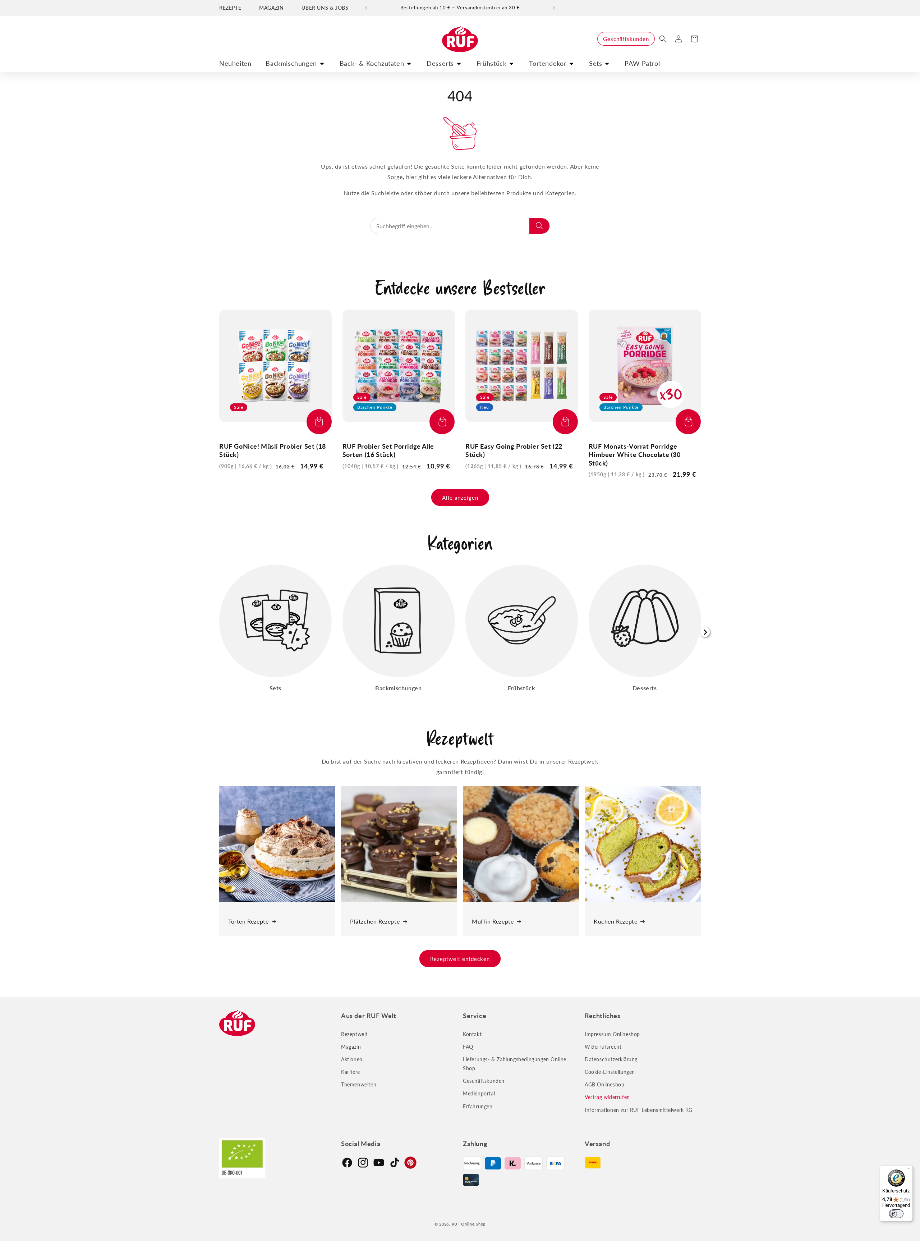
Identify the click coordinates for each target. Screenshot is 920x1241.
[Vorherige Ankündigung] (366, 8)
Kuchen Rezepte (615, 921)
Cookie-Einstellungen (610, 1072)
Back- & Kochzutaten (372, 63)
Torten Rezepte (248, 921)
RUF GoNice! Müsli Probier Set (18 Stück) (272, 450)
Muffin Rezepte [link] (493, 921)
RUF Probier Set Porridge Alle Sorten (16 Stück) (388, 450)
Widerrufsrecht (603, 1047)
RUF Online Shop (469, 1224)
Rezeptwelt (354, 1034)
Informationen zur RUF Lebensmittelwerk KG (639, 1110)
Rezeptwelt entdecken (460, 958)
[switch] (896, 1213)
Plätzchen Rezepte (375, 921)
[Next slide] (705, 632)
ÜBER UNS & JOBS (325, 8)
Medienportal (479, 1094)
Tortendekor (547, 63)
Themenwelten (358, 1084)
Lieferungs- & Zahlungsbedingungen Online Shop (514, 1063)
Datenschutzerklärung (611, 1059)
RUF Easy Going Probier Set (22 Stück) (513, 450)
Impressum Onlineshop (612, 1034)
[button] (663, 39)
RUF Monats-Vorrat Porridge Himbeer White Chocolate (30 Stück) (635, 454)
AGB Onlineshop (604, 1084)
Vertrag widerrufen (607, 1097)
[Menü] (908, 1170)
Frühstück (491, 63)
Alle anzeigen (460, 497)
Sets (595, 63)
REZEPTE (230, 8)
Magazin (351, 1047)
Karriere (350, 1072)
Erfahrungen (478, 1106)
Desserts (440, 63)
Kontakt (472, 1034)
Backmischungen (291, 63)
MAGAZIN (271, 8)
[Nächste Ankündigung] (554, 8)
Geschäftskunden (626, 39)
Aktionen (352, 1059)
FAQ (468, 1047)
